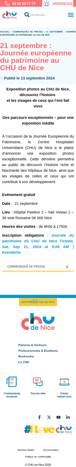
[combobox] (42, 15)
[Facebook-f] (39, 417)
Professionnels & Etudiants (38, 350)
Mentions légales (26, 450)
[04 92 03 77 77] (7, 3)
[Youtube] (58, 417)
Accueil (4, 32)
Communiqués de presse (28, 32)
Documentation (50, 450)
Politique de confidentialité (38, 456)
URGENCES (62, 4)
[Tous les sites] (38, 382)
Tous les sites (38, 393)
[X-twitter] (49, 417)
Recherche (26, 356)
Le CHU (23, 362)
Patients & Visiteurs (32, 345)
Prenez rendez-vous (64, 395)
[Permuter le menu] (71, 15)
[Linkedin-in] (68, 417)
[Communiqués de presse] (11, 382)
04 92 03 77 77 (23, 4)
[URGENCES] (46, 3)
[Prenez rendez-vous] (64, 382)
